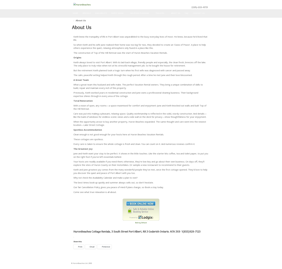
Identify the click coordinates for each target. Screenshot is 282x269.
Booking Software (141, 223)
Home (75, 13)
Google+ (206, 3)
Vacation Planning (139, 13)
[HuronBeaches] (141, 4)
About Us (175, 13)
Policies (160, 13)
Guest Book (117, 13)
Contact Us (199, 13)
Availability (101, 13)
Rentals (87, 13)
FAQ (186, 13)
